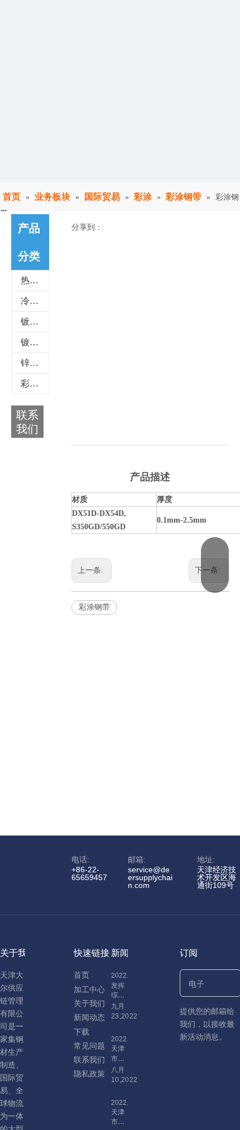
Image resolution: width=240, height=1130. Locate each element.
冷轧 (30, 301)
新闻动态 (89, 1017)
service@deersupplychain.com (150, 877)
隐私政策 (89, 1073)
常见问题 (89, 1045)
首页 (81, 974)
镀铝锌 (34, 342)
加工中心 (89, 989)
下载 (81, 1031)
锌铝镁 (34, 363)
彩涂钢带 (94, 607)
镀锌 (30, 321)
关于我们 (89, 1003)
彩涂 (30, 383)
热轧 (30, 280)
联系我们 (89, 1059)
